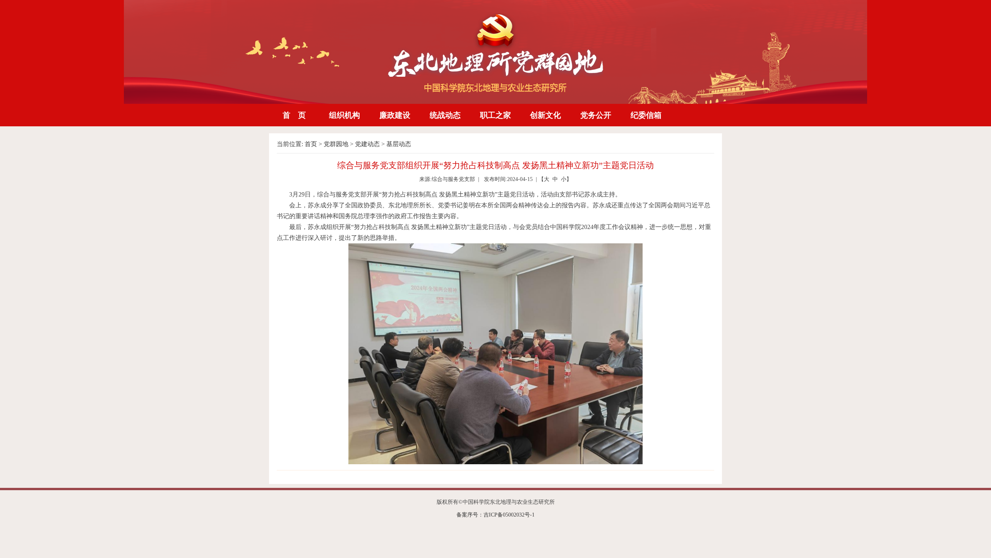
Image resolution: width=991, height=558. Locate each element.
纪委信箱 (646, 115)
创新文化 (545, 115)
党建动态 (367, 144)
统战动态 (445, 115)
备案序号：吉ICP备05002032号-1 (495, 515)
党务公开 (595, 115)
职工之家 (495, 115)
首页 (311, 144)
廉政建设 (394, 115)
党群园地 (336, 144)
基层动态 (398, 144)
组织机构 (344, 115)
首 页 (294, 115)
